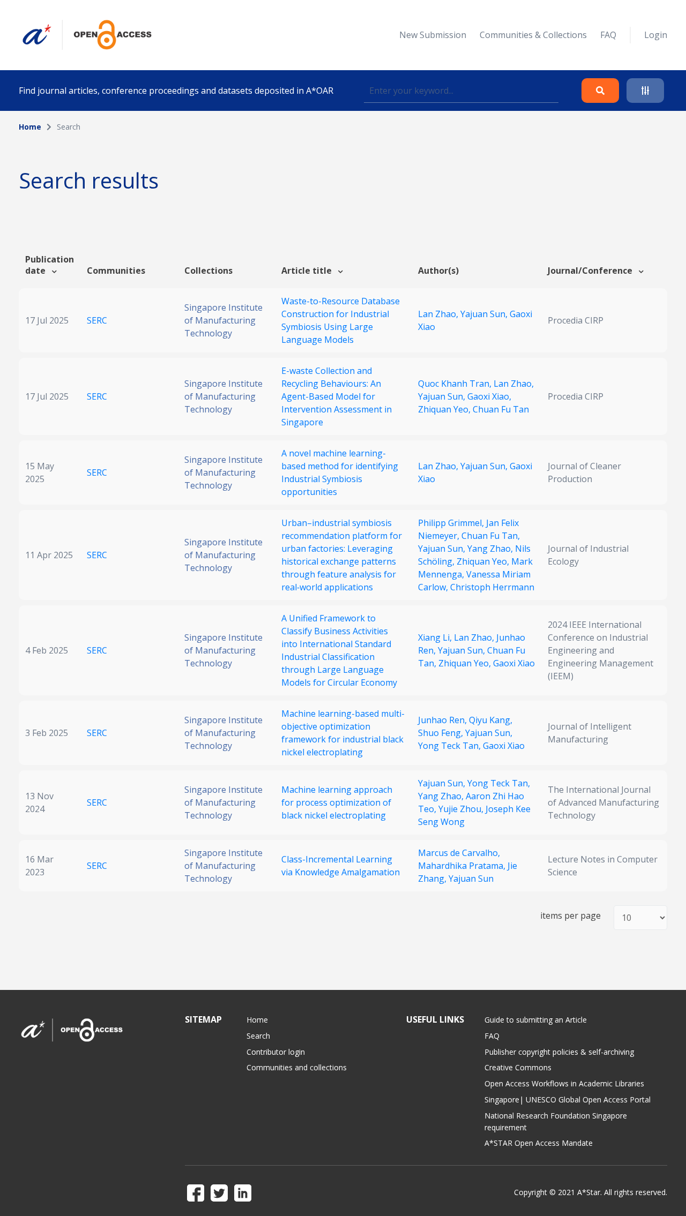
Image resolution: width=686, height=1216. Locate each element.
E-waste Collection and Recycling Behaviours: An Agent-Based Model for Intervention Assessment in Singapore (336, 396)
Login (655, 35)
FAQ (608, 35)
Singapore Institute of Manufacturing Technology (223, 320)
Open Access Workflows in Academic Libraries (564, 1083)
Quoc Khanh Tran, (456, 383)
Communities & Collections (533, 35)
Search (258, 1036)
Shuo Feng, (441, 733)
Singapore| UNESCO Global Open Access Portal (567, 1099)
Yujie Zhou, (462, 809)
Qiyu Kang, (490, 720)
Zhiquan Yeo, (445, 409)
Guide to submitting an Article (535, 1020)
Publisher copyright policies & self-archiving (559, 1052)
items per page (570, 915)
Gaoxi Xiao (514, 663)
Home (30, 127)
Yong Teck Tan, (450, 746)
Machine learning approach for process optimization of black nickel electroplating (336, 802)
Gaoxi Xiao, (489, 396)
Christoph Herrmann (492, 587)
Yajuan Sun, (485, 314)
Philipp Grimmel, (452, 523)
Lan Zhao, (439, 314)
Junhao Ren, (443, 720)
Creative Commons (517, 1067)
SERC (97, 320)
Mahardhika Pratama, (463, 866)
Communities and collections (297, 1067)
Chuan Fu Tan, (490, 536)
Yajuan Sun (471, 878)
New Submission (432, 35)
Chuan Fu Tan (501, 409)
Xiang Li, (436, 637)
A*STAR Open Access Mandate (538, 1143)
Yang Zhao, (491, 548)
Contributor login (276, 1052)
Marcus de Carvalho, (459, 853)
